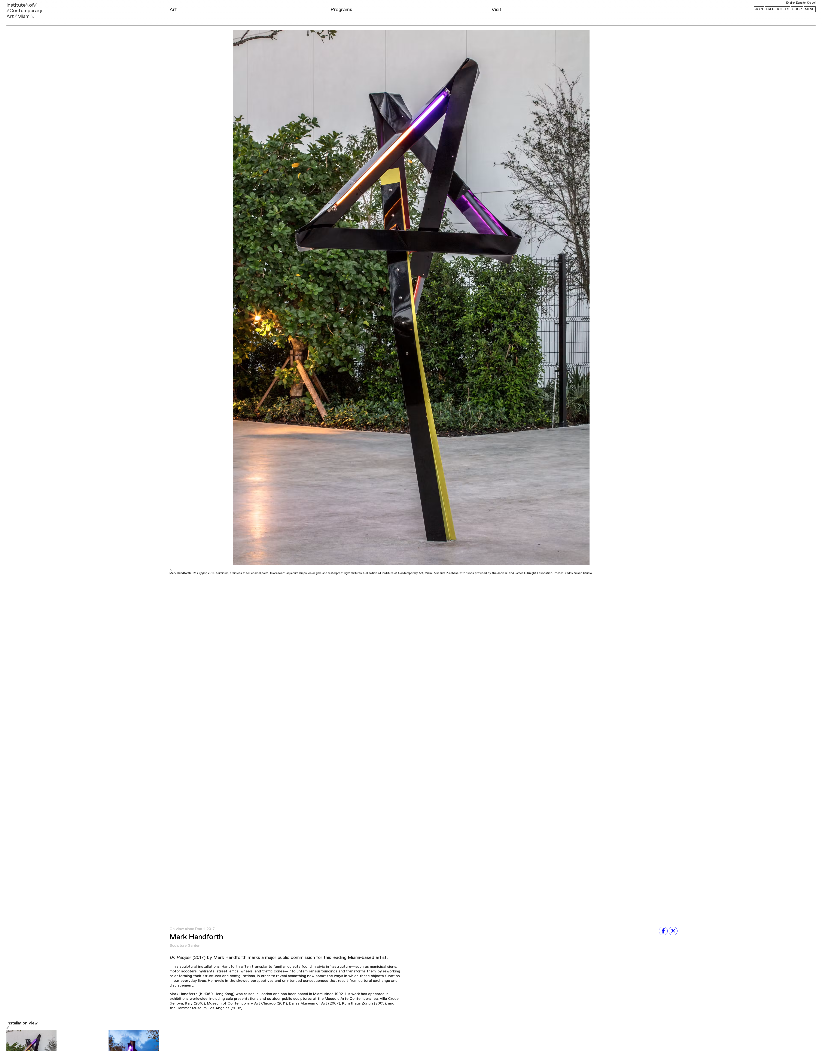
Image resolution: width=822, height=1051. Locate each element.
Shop (797, 9)
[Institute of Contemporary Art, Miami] (13, 9)
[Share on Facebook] (663, 930)
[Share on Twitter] (673, 930)
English (790, 2)
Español (801, 2)
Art (173, 9)
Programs (341, 9)
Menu (810, 9)
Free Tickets (777, 9)
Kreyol (811, 2)
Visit (496, 9)
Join (759, 9)
